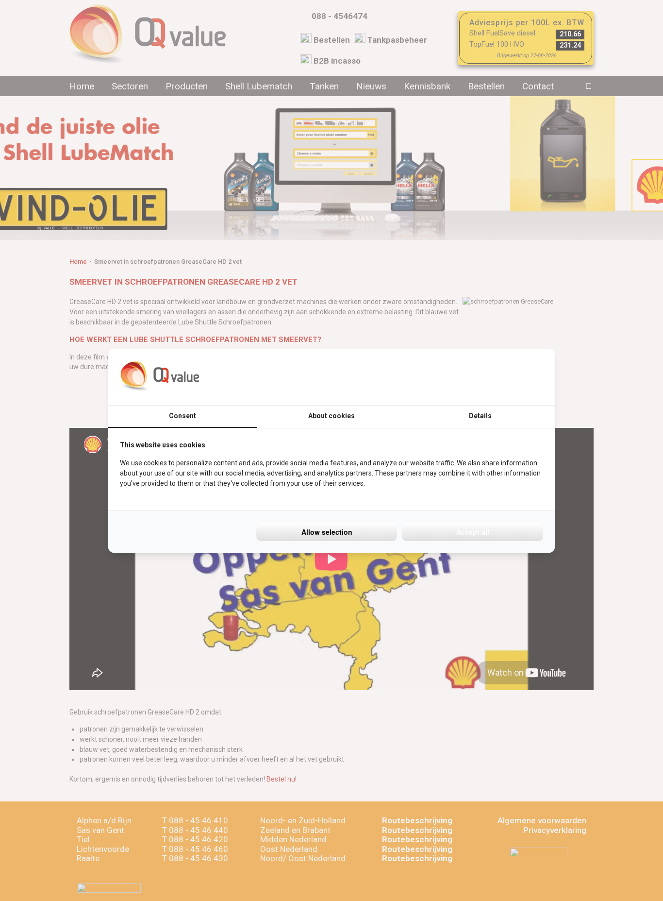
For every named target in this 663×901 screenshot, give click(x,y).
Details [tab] (480, 416)
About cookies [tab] (331, 416)
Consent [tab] (182, 416)
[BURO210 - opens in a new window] (506, 376)
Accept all (472, 532)
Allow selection (326, 532)
